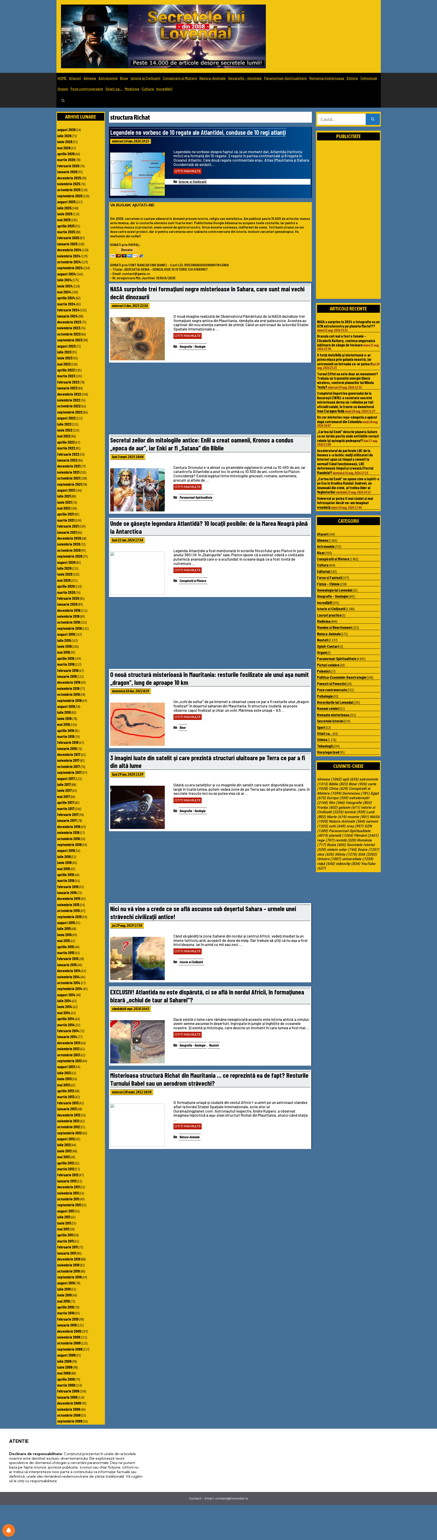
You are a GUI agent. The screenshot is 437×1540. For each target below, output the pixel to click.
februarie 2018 (68, 742)
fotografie (359, 803)
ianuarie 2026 (67, 171)
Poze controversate (87, 88)
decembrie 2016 (68, 826)
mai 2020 (64, 580)
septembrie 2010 (69, 1277)
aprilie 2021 (65, 514)
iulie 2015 (64, 928)
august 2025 (66, 201)
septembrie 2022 (69, 412)
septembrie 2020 (69, 556)
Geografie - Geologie (193, 346)
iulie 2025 (64, 208)
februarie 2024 (68, 309)
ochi (337, 826)
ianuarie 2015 (67, 964)
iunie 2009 (64, 1367)
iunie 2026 (64, 141)
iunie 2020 (64, 574)
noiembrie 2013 (68, 1048)
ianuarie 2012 (67, 1181)
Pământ (366, 835)
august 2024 (66, 274)
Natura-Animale (212, 78)
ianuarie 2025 (67, 243)
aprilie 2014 (65, 1018)
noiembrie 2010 (68, 1265)
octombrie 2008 (69, 1415)
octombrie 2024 (69, 261)
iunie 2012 (64, 1151)
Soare (368, 849)
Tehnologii (368, 78)
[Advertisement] (210, 400)
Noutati (214, 1045)
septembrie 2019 (69, 628)
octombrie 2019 (68, 622)
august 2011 (65, 1211)
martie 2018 (65, 736)
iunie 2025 (64, 213)
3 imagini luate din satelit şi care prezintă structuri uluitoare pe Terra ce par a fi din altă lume (207, 762)
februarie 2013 (68, 1102)
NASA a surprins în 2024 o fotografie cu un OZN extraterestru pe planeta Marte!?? (348, 323)
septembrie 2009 (69, 1349)
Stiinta (352, 78)
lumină (354, 812)
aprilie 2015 (65, 946)
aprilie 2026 (66, 153)
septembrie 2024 (70, 267)
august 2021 (66, 490)
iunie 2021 (64, 502)
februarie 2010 (68, 1319)
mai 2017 (63, 796)
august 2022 (66, 418)
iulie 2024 (64, 279)
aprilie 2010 (65, 1307)
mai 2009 (64, 1373)
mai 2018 (63, 724)
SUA (367, 854)
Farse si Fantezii (329, 577)
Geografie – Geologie (245, 78)
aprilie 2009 (66, 1379)
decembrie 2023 (69, 322)
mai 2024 (64, 292)
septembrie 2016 (69, 844)
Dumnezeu (356, 793)
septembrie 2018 (69, 700)
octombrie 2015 (68, 910)
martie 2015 (65, 952)
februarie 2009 (68, 1391)
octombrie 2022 (69, 406)
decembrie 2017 (68, 754)
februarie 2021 (68, 526)
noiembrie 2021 (68, 472)
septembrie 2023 (69, 340)
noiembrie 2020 (68, 544)
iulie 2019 (64, 640)
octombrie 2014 (68, 982)
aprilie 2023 (66, 370)
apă (350, 779)
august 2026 (66, 129)
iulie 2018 (64, 712)
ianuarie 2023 (67, 388)
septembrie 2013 (69, 1060)
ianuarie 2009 (67, 1397)
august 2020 (66, 562)
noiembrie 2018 (68, 688)
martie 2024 (66, 304)
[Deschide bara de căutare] (63, 101)
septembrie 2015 (69, 916)
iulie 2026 (64, 135)
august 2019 (66, 634)
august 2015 (66, 922)
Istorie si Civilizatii (145, 78)
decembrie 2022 (69, 394)
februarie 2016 (68, 886)
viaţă (326, 864)
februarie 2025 (68, 237)
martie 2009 (66, 1385)
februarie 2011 (67, 1247)
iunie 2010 (64, 1295)
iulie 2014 (64, 1000)
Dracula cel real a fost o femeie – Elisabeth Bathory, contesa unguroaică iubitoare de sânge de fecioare (346, 340)
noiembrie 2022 (68, 400)
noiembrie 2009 (68, 1337)
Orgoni (63, 88)
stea (325, 854)
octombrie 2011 (68, 1199)
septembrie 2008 (69, 1421)
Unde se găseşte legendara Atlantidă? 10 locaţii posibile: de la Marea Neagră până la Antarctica (209, 527)
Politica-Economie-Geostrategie (341, 677)
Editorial (323, 571)
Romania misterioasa (326, 78)
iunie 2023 (64, 358)
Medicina (132, 88)
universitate (357, 859)
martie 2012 (65, 1168)
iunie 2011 (64, 1223)
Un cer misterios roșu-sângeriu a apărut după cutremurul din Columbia (347, 419)
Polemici (323, 671)
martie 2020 (66, 592)
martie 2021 (65, 520)
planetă (341, 835)
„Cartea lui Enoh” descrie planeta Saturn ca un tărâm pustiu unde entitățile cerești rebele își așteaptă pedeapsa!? (348, 436)
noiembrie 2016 (68, 832)
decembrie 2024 (69, 249)
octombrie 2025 (69, 189)
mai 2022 (64, 436)
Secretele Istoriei (330, 721)
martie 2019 (65, 664)
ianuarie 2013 (67, 1108)
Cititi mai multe (187, 171)
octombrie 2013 (68, 1054)
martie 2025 (66, 231)
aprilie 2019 (65, 658)
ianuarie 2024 (67, 316)
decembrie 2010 (68, 1259)
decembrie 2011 (68, 1186)
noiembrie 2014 (68, 976)
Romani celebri (328, 708)
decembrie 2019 (68, 610)
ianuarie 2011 (66, 1253)
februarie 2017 (68, 814)
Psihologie (325, 696)
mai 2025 (64, 219)
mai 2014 (63, 1012)
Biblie (338, 784)
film (337, 803)
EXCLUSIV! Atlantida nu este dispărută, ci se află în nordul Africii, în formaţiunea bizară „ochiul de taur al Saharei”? (207, 996)
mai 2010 (63, 1301)
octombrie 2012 (68, 1126)
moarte (358, 817)
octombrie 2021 (68, 478)
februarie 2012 (68, 1174)
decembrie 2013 (68, 1042)
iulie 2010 (64, 1289)
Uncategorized (328, 752)
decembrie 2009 (69, 1331)
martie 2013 (65, 1096)
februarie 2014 (68, 1030)
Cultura (148, 88)
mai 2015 (63, 940)
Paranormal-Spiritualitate (285, 78)
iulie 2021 (64, 496)
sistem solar (342, 849)
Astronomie (108, 78)
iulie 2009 (64, 1361)
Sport (321, 727)
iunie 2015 (64, 934)
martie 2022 (66, 448)
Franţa (327, 807)
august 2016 (66, 850)
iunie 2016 (64, 862)
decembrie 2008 (69, 1403)
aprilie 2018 (65, 730)
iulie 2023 (64, 352)
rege (325, 840)
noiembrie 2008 (68, 1409)
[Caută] (373, 119)
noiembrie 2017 (68, 760)
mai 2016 (63, 868)
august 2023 (66, 346)
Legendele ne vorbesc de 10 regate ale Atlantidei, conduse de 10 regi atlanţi (198, 132)
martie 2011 (65, 1241)
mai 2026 (64, 147)
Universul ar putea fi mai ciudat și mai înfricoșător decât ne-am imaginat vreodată (345, 502)
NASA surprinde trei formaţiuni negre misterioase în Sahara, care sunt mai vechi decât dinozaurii (207, 293)
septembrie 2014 (69, 988)
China (338, 788)
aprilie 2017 (65, 802)
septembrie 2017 (69, 772)
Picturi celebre (328, 665)
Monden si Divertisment (334, 627)
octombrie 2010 (68, 1271)
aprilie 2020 (66, 586)
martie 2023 (66, 376)
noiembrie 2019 (68, 616)
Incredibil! (164, 88)
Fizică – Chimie (328, 584)
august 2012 (66, 1138)
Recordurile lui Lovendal (335, 702)
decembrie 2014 (69, 970)
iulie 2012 (64, 1144)
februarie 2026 (68, 165)
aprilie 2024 (66, 297)
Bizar (124, 78)
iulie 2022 (64, 424)
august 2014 (66, 994)
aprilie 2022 (66, 442)
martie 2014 (66, 1024)
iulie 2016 (64, 856)
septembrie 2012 (69, 1133)
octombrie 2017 (68, 766)
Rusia (336, 845)
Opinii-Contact (328, 646)
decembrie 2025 (69, 177)
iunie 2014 (64, 1006)
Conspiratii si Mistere (180, 78)
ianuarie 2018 (67, 748)
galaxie (349, 807)
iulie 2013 (64, 1072)
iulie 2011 (63, 1217)
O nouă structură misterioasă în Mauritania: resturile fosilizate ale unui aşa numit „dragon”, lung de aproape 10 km (209, 678)
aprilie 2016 (65, 874)
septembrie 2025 (69, 195)
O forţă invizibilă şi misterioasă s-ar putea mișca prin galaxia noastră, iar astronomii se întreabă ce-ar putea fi (345, 359)
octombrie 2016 (68, 838)
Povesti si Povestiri (331, 683)
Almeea (90, 78)
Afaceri (75, 78)
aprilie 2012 (65, 1163)
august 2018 (66, 706)
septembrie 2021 (69, 484)
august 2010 (66, 1283)
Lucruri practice (329, 615)
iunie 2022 (64, 430)
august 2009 (66, 1355)
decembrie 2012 (68, 1115)
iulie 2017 (64, 784)
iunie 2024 (65, 286)
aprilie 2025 (66, 226)
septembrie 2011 (69, 1204)
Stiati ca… (113, 88)
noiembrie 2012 (68, 1120)
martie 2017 (65, 808)
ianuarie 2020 (67, 604)
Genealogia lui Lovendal (334, 590)
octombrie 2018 (68, 694)
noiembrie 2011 (68, 1193)
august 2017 (66, 778)
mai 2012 (63, 1156)
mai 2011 (63, 1229)
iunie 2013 (64, 1078)
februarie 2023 (68, 382)
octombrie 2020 (69, 550)
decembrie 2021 (68, 466)
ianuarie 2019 (67, 676)
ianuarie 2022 (67, 460)
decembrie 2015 (68, 898)
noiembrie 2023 (68, 327)
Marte (336, 817)
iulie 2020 (64, 568)
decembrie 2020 (69, 538)
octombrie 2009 (69, 1343)
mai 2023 (64, 364)
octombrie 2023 (69, 334)
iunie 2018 (64, 718)
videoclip (348, 864)
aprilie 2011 (65, 1235)
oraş (354, 826)
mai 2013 (63, 1085)
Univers (329, 859)
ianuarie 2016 (67, 892)
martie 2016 (65, 880)
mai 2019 (63, 652)
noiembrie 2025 (68, 183)
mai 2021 (63, 508)
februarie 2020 (68, 598)
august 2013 (66, 1066)
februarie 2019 (68, 670)
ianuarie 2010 (67, 1325)
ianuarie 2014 (67, 1036)
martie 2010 (65, 1313)
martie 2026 (66, 159)
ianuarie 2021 (67, 532)
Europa (337, 798)
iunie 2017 (64, 790)
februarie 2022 (68, 454)
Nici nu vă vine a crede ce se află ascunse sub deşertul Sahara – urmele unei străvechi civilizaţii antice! (203, 912)
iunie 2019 (64, 646)
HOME (62, 78)
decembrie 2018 (68, 682)
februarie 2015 (68, 958)
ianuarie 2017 (67, 820)
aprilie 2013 (65, 1090)
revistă (345, 840)
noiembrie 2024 (69, 256)
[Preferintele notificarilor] (8, 1530)
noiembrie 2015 (68, 904)
